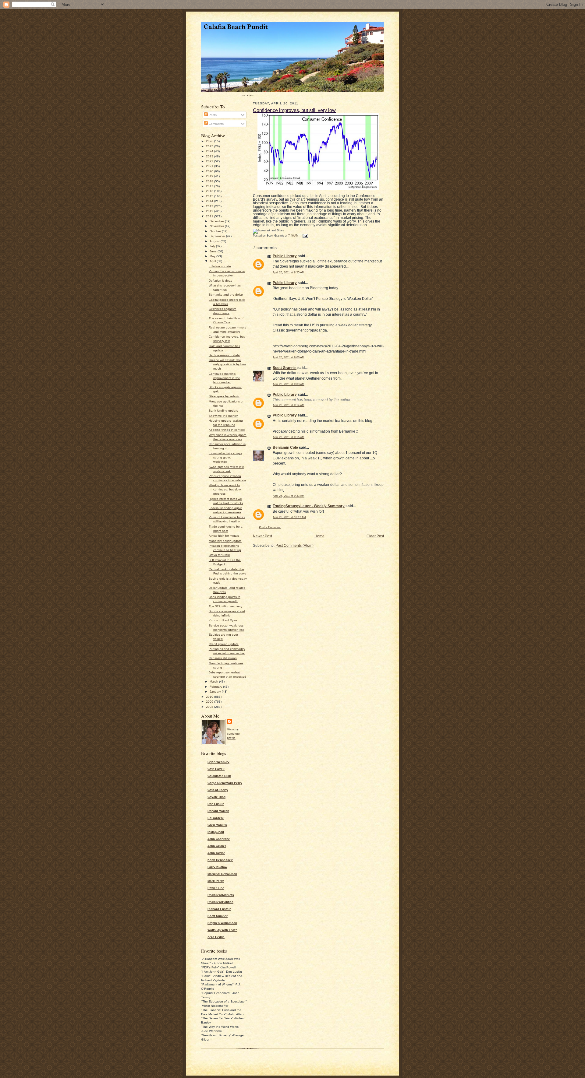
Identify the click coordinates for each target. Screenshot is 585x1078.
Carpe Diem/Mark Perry (224, 783)
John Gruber (216, 846)
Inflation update (220, 266)
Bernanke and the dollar (226, 294)
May (213, 256)
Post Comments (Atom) (294, 545)
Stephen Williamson (222, 923)
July (213, 246)
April (213, 261)
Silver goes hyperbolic (224, 396)
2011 (210, 216)
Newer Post (262, 536)
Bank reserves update (224, 355)
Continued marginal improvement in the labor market (224, 378)
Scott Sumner (217, 916)
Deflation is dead (220, 280)
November (217, 226)
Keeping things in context (227, 429)
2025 (210, 146)
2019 (210, 176)
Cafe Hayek (216, 769)
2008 (210, 706)
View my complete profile (233, 733)
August (215, 241)
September (218, 236)
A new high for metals (224, 535)
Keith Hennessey (220, 860)
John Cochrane (218, 839)
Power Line (215, 888)
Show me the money (223, 415)
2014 (210, 201)
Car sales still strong (223, 658)
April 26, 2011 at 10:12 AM (289, 517)
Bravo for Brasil (219, 555)
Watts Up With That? (222, 930)
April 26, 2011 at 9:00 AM (288, 357)
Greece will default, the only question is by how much (227, 364)
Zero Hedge (216, 937)
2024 (210, 151)
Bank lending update (223, 410)
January (216, 691)
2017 (210, 186)
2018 (210, 181)
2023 (210, 156)
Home (319, 536)
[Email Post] (304, 235)
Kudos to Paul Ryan (223, 620)
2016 (210, 191)
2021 (210, 166)
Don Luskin (215, 804)
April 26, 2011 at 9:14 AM (288, 405)
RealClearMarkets (220, 895)
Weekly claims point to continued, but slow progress (225, 489)
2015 (210, 196)
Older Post (375, 536)
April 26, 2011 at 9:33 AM (288, 495)
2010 (210, 696)
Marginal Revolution (222, 874)
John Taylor (216, 853)
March (214, 681)
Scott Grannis (284, 368)
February (216, 686)
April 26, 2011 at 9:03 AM (288, 384)
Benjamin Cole (285, 447)
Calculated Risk (219, 776)
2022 (210, 161)
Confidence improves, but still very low (294, 110)
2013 (210, 206)
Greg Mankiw (217, 825)
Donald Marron (218, 811)
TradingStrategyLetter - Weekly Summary (309, 506)
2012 (210, 211)
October (216, 231)
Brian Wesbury (218, 762)
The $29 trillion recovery (225, 606)
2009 (210, 701)
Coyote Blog (216, 797)
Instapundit (215, 832)
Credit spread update (224, 644)
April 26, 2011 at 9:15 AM (288, 437)
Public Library (285, 256)
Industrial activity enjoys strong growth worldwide (225, 457)
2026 (210, 141)
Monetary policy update (225, 541)
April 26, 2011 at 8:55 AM (288, 272)
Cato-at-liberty (217, 790)
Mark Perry (215, 881)
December (217, 221)
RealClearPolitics (220, 902)
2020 (210, 171)
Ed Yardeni (215, 818)
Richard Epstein (219, 909)
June (214, 251)
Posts (212, 115)
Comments (216, 123)
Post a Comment (270, 527)
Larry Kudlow (217, 867)
